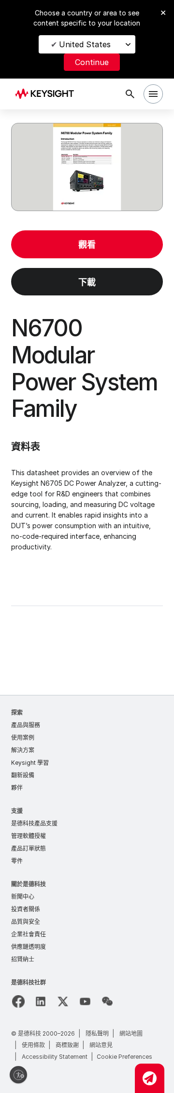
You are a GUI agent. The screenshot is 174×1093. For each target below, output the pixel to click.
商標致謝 (67, 1045)
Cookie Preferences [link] (124, 1056)
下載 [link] (87, 282)
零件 (17, 861)
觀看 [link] (87, 245)
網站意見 (101, 1045)
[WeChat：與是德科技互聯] (107, 1001)
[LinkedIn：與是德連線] (40, 1001)
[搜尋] (130, 94)
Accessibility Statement (54, 1056)
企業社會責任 (28, 934)
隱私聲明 (97, 1033)
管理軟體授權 (28, 836)
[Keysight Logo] (47, 94)
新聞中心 (22, 896)
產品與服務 (25, 725)
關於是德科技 (28, 884)
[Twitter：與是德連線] (63, 1001)
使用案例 (22, 737)
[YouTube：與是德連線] (85, 1001)
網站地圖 (131, 1033)
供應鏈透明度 (28, 946)
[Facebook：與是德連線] (18, 1001)
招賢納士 (22, 959)
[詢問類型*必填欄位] (149, 1078)
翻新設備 (22, 775)
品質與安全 (25, 921)
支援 (17, 810)
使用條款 (33, 1045)
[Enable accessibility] (18, 1074)
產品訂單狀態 (28, 848)
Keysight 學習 (30, 762)
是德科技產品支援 (34, 823)
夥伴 (17, 787)
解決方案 (22, 750)
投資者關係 (25, 909)
